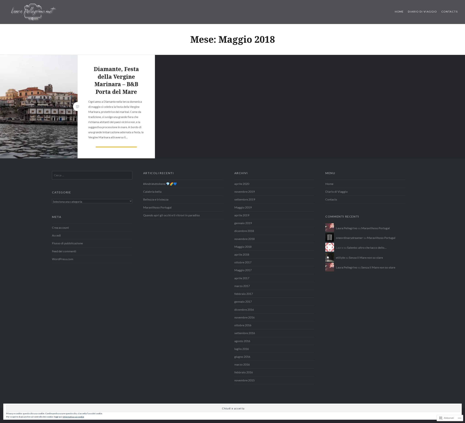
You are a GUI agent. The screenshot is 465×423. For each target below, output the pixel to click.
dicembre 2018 (244, 230)
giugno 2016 (242, 356)
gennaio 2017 (243, 301)
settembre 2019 (244, 199)
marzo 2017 (242, 286)
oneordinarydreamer (349, 237)
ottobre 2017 (242, 262)
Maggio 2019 (243, 207)
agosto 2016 (242, 341)
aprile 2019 (241, 215)
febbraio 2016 (243, 372)
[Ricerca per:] (92, 175)
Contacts (449, 11)
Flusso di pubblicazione (67, 243)
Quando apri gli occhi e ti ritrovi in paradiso (171, 215)
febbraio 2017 (243, 293)
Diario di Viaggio (422, 11)
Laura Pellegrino (346, 228)
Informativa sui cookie (73, 416)
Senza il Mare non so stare (366, 257)
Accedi (56, 235)
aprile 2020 (241, 183)
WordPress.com (62, 259)
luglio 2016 (241, 348)
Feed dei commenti (64, 251)
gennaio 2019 (243, 223)
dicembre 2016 (244, 309)
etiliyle (340, 257)
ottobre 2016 (242, 325)
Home (399, 11)
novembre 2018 (244, 238)
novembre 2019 (244, 191)
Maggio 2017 (243, 270)
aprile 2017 (241, 278)
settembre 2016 (244, 333)
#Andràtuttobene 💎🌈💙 (160, 183)
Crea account (60, 227)
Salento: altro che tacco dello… (367, 247)
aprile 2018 (241, 254)
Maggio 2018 (243, 246)
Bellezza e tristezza (155, 199)
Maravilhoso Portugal (157, 207)
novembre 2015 (244, 380)
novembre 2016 (244, 317)
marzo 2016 (242, 364)
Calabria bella (152, 191)
